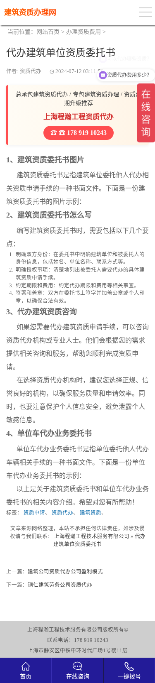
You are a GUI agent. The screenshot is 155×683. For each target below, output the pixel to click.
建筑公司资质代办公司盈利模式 (65, 572)
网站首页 (48, 32)
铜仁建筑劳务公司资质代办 (60, 585)
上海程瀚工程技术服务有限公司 (91, 536)
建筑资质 (90, 513)
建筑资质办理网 (30, 12)
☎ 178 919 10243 (82, 132)
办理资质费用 (83, 32)
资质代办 (62, 513)
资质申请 (34, 513)
